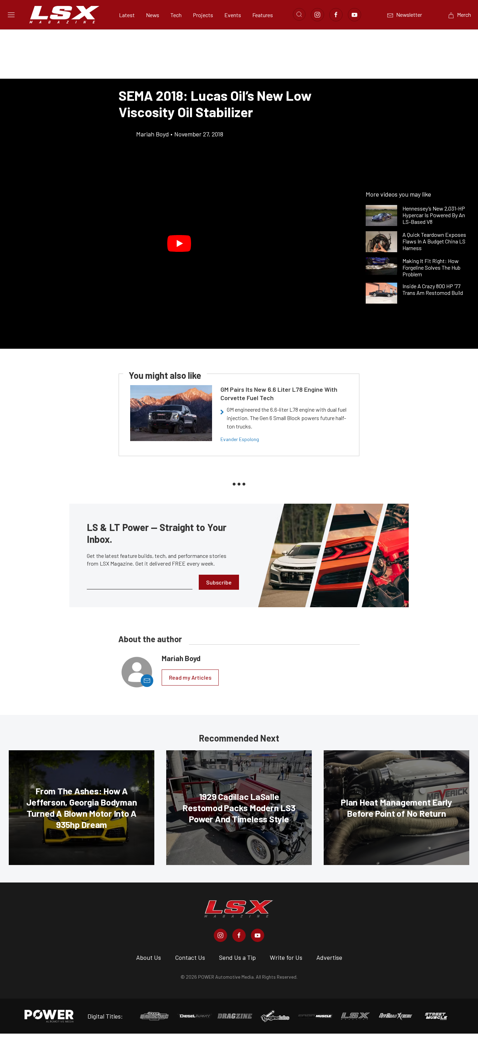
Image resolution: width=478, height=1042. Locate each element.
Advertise (329, 957)
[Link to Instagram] (317, 14)
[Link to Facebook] (336, 14)
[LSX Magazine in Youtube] (257, 935)
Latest (127, 15)
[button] (179, 243)
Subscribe (219, 582)
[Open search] (299, 14)
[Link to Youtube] (354, 14)
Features (262, 15)
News (152, 15)
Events (232, 15)
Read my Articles (190, 677)
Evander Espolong (239, 439)
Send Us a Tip (237, 957)
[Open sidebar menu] (11, 14)
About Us (148, 957)
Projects (203, 15)
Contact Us (190, 957)
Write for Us (286, 957)
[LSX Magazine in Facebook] (239, 935)
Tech (176, 15)
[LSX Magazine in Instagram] (220, 935)
